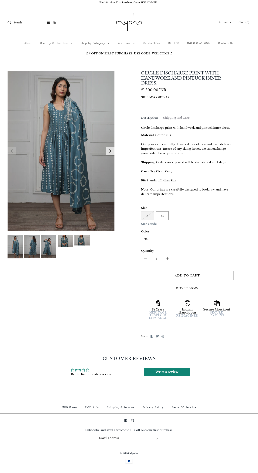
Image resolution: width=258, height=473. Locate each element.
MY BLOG (173, 43)
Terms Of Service (184, 407)
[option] (61, 151)
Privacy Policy (153, 407)
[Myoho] (129, 22)
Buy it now (187, 288)
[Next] (110, 151)
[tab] (149, 118)
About (28, 43)
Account (223, 22)
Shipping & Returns (120, 407)
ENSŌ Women (69, 407)
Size (144, 208)
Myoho (133, 453)
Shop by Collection (54, 43)
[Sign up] (157, 438)
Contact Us (225, 43)
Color (145, 231)
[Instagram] (54, 23)
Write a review (166, 372)
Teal (147, 239)
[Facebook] (48, 23)
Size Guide (149, 224)
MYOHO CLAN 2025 (198, 43)
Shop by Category (94, 43)
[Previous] (12, 151)
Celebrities (152, 43)
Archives (125, 43)
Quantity (147, 250)
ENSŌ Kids (92, 407)
